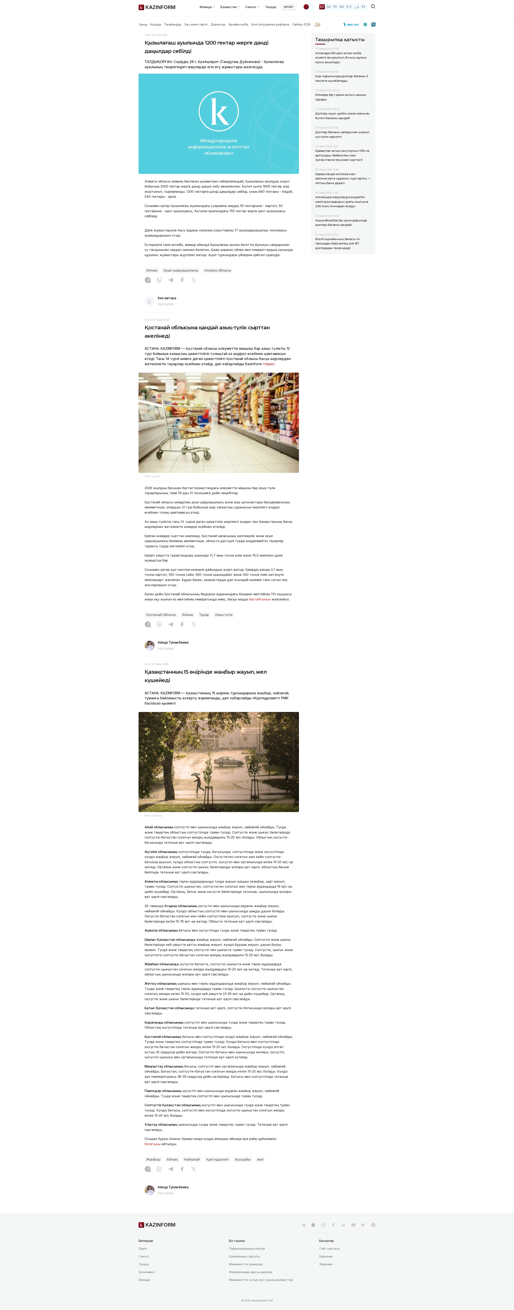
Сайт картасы (329, 1248)
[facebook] (333, 1225)
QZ (328, 7)
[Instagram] (148, 280)
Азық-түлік (224, 615)
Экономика (147, 1272)
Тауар (204, 615)
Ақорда (155, 24)
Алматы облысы (217, 270)
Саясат (144, 1256)
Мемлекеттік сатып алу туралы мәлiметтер (261, 1280)
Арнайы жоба (238, 24)
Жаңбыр (153, 1159)
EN (342, 7)
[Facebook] (182, 280)
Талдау (270, 6)
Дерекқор (218, 24)
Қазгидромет (217, 1159)
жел (260, 1159)
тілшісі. (269, 364)
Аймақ (151, 270)
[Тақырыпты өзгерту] (309, 7)
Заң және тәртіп (196, 24)
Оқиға (143, 1248)
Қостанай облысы (161, 615)
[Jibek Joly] (352, 24)
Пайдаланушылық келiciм (247, 1248)
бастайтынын (260, 599)
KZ (322, 7)
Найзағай (192, 1159)
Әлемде (144, 1280)
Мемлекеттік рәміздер (246, 1264)
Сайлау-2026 (301, 24)
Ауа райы (243, 1159)
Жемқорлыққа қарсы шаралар (250, 1272)
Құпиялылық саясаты (244, 1256)
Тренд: (143, 24)
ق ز (356, 7)
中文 (349, 7)
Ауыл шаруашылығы (180, 270)
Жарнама (325, 1264)
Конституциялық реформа (270, 24)
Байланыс (326, 1256)
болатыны (153, 1144)
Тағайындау (173, 24)
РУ (335, 7)
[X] (193, 280)
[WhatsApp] (159, 280)
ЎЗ (363, 7)
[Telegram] (170, 280)
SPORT (289, 7)
